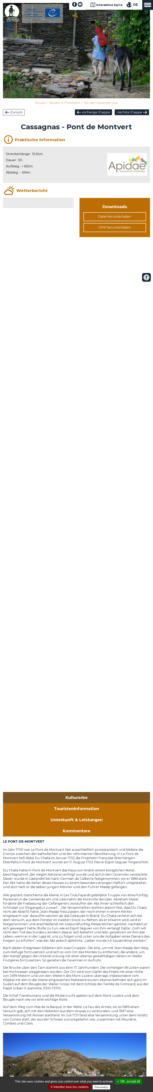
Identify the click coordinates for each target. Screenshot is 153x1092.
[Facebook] (74, 6)
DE (135, 5)
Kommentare (76, 831)
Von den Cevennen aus (101, 103)
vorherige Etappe (96, 112)
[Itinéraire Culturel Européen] (42, 18)
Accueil (40, 103)
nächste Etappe (129, 112)
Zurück (16, 112)
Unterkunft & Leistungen (76, 819)
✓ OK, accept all (128, 1081)
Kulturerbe (76, 797)
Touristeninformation (76, 808)
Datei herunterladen (114, 216)
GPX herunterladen (115, 227)
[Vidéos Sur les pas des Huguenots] (80, 6)
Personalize (101, 1087)
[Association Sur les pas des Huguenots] (12, 20)
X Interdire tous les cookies (69, 1087)
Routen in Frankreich (64, 103)
